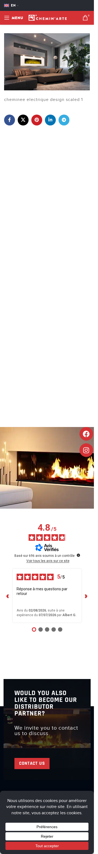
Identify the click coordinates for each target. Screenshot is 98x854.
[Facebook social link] (9, 120)
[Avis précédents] (8, 596)
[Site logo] (48, 17)
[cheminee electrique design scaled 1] (47, 61)
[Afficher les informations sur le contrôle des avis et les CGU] (78, 555)
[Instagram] (86, 450)
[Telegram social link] (64, 120)
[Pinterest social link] (36, 120)
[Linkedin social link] (50, 120)
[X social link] (23, 120)
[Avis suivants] (86, 596)
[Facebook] (86, 434)
